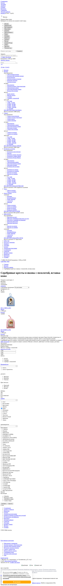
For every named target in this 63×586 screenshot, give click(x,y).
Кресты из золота (12, 172)
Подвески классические (14, 151)
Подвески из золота (12, 169)
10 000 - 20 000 (11, 104)
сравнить (3, 286)
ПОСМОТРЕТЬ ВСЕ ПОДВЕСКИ (13, 186)
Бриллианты (10, 85)
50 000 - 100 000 (11, 107)
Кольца (6, 71)
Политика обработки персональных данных (30, 569)
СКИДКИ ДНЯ (5, 261)
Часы (5, 189)
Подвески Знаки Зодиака (14, 154)
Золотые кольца (11, 82)
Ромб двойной (11, 199)
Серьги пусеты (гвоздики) (14, 117)
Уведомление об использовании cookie (46, 571)
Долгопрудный (8, 27)
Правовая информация (49, 569)
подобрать (3, 503)
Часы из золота (11, 190)
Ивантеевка (7, 29)
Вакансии (6, 254)
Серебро (9, 96)
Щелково (7, 46)
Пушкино (7, 39)
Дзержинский (8, 25)
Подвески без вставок (13, 166)
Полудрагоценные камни (14, 89)
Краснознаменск (9, 32)
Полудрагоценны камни (14, 126)
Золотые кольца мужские (14, 79)
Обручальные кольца (13, 74)
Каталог (6, 70)
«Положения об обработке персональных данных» (14, 575)
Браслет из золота (12, 226)
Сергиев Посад (8, 43)
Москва (6, 23)
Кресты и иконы (8, 267)
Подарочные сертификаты (11, 517)
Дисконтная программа (10, 248)
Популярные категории (7, 540)
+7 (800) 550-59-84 (6, 57)
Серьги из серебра (12, 134)
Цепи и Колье (8, 193)
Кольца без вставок (12, 91)
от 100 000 (10, 108)
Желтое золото (11, 95)
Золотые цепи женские (10, 553)
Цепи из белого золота (10, 550)
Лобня (6, 34)
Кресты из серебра (12, 174)
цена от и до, (5, 349)
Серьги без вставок (12, 129)
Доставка (3, 4)
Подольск (7, 37)
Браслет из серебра (12, 227)
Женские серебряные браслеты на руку (18, 218)
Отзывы (3, 7)
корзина (3, 13)
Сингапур (10, 200)
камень (3, 398)
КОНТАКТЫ (4, 558)
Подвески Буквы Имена (14, 157)
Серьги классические (13, 116)
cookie (15, 572)
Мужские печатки (12, 80)
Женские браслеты (12, 223)
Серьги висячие (11, 120)
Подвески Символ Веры (14, 156)
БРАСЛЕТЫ (7, 214)
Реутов (6, 41)
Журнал (6, 526)
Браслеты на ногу (12, 217)
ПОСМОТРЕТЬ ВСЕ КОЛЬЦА (13, 110)
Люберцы (7, 36)
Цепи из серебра (11, 206)
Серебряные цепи (9, 552)
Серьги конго (11, 119)
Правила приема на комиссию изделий (15, 515)
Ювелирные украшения (10, 543)
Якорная (9, 202)
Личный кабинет (5, 11)
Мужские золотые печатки (11, 548)
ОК (2, 354)
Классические (11, 77)
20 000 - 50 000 (11, 105)
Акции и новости (9, 509)
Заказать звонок (5, 60)
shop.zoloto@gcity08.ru (11, 561)
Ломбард (3, 6)
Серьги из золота (12, 132)
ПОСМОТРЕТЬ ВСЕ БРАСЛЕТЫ (13, 238)
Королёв (7, 30)
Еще (5, 555)
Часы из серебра (11, 192)
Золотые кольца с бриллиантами (16, 86)
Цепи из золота (11, 205)
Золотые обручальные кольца (15, 76)
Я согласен (17, 582)
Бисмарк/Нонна (11, 198)
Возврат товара (8, 253)
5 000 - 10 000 (11, 102)
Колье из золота (11, 208)
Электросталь (8, 48)
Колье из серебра (12, 209)
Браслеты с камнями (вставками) (16, 220)
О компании (4, 1)
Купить (3, 312)
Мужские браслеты (12, 221)
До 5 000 (9, 101)
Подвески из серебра (13, 171)
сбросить (10, 503)
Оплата (3, 3)
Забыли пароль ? (36, 583)
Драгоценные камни (13, 88)
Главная (6, 264)
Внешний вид (4, 364)
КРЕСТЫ (6, 241)
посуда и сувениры (9, 242)
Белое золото (10, 94)
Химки (6, 44)
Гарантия (6, 251)
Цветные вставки (12, 128)
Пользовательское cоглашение (9, 569)
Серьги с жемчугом (9, 549)
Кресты (9, 153)
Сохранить (19, 51)
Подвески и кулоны (9, 148)
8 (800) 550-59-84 (15, 562)
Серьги (6, 113)
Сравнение (4, 10)
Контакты (3, 8)
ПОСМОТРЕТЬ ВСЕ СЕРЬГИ (12, 146)
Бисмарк (9, 196)
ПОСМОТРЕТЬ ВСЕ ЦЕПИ (12, 211)
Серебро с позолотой (13, 98)
